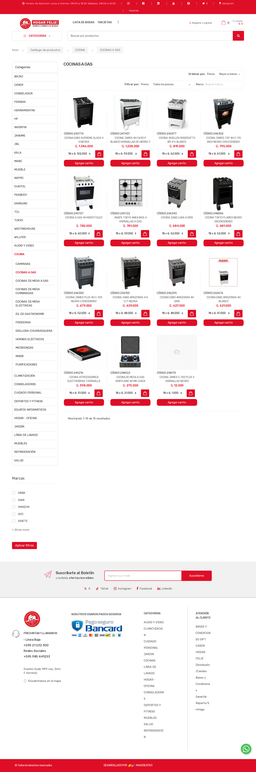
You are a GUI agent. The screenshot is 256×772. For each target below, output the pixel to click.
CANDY (18, 85)
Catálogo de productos (45, 50)
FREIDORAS (23, 322)
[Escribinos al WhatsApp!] (246, 750)
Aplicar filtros (24, 545)
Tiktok (104, 588)
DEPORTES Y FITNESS (28, 401)
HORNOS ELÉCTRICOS (30, 339)
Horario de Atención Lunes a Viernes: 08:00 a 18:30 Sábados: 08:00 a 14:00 (71, 3)
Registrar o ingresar (202, 23)
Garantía (133, 10)
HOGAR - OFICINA (25, 418)
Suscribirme (196, 575)
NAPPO (18, 178)
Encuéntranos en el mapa (44, 681)
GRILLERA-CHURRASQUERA (34, 331)
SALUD (18, 460)
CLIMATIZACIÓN (24, 375)
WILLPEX (20, 237)
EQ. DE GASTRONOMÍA (30, 314)
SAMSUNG (20, 203)
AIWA (21, 500)
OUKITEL (20, 186)
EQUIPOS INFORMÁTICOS (30, 409)
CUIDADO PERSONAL (28, 392)
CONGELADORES (25, 384)
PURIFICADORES (26, 364)
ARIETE (23, 521)
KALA (17, 152)
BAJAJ (18, 76)
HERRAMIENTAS (24, 110)
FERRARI (20, 102)
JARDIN (149, 654)
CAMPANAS (23, 264)
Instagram (124, 588)
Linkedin (167, 588)
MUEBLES (20, 443)
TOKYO (18, 220)
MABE (18, 161)
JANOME (19, 135)
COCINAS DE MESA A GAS (32, 280)
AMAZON (23, 507)
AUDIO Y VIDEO (24, 245)
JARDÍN (19, 426)
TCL (17, 212)
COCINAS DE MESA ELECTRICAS (28, 303)
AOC (20, 514)
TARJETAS (104, 22)
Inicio (15, 50)
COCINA (80, 50)
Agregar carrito (84, 163)
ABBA (21, 493)
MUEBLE (19, 169)
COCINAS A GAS (110, 50)
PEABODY (20, 195)
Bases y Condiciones (203, 684)
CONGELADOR (23, 93)
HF (16, 118)
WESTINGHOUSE (24, 228)
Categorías (22, 67)
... (117, 22)
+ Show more (20, 529)
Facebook (146, 588)
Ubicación (228, 3)
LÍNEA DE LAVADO (26, 435)
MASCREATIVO (144, 765)
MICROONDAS (24, 347)
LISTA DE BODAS (83, 22)
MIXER (20, 356)
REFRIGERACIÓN (24, 452)
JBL (16, 144)
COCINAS (150, 660)
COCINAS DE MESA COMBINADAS (28, 291)
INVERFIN (20, 127)
